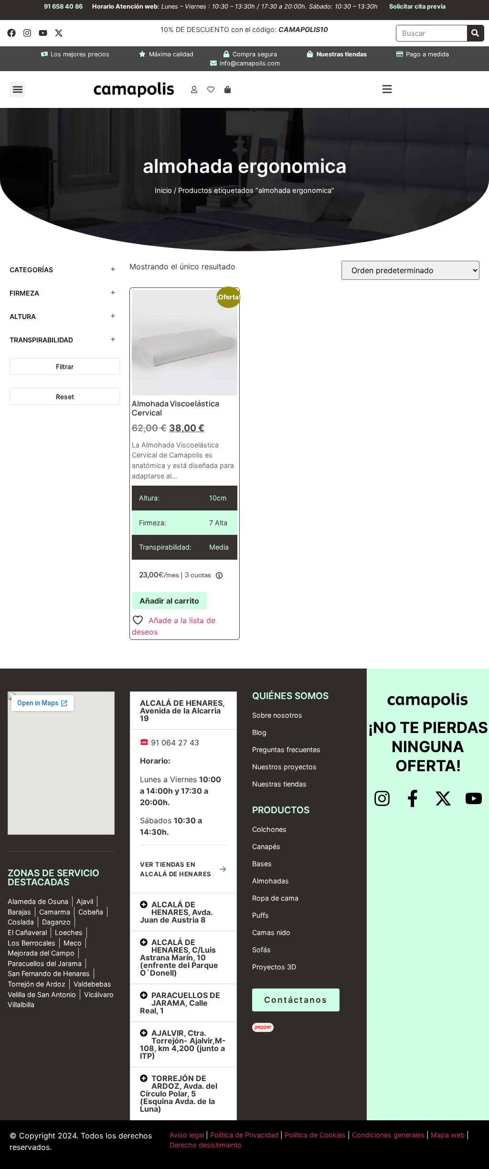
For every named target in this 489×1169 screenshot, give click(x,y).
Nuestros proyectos (284, 767)
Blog (259, 732)
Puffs (260, 915)
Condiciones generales (388, 1135)
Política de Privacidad (243, 1135)
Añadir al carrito (169, 601)
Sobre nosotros (277, 715)
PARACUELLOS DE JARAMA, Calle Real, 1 (180, 1002)
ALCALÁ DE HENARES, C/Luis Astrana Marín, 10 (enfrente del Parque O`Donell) (179, 957)
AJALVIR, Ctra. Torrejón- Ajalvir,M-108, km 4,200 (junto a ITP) (183, 1044)
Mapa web (448, 1135)
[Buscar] (475, 33)
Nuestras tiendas (279, 784)
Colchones (269, 829)
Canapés (266, 846)
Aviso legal (187, 1135)
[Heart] (210, 89)
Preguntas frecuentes (286, 749)
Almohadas (270, 881)
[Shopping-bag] (227, 89)
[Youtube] (43, 33)
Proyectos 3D (274, 967)
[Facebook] (11, 33)
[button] (17, 89)
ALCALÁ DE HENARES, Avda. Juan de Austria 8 (176, 912)
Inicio (163, 190)
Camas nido (271, 932)
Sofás (261, 950)
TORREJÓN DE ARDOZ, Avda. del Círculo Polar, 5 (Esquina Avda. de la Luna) (178, 1093)
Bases (262, 864)
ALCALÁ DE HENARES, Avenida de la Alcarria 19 (182, 710)
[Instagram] (27, 33)
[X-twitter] (58, 33)
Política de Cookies (315, 1135)
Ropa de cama (275, 898)
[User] (194, 89)
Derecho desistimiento (206, 1145)
